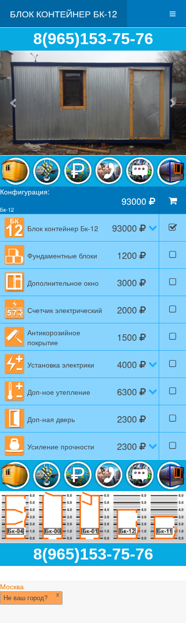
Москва (12, 586)
